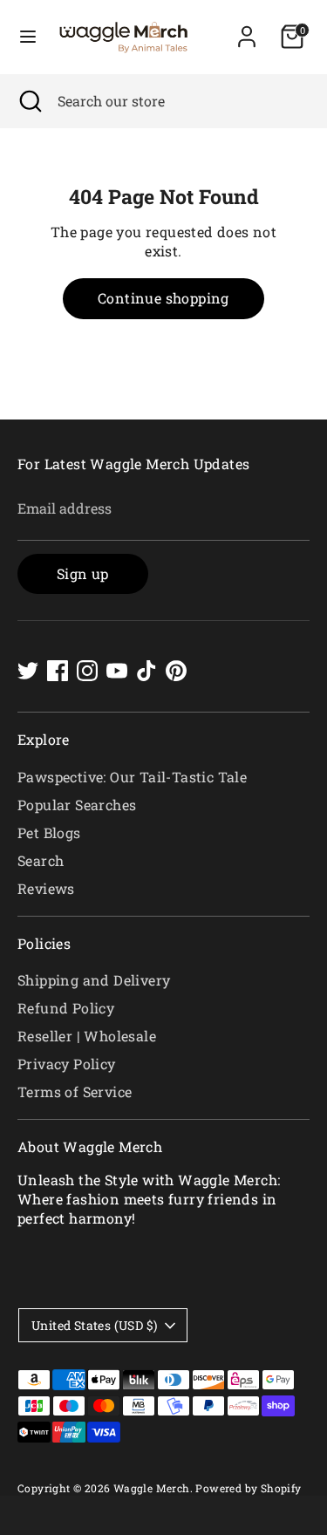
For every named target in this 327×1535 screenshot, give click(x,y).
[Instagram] (87, 670)
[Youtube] (116, 670)
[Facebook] (57, 670)
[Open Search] (28, 101)
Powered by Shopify (248, 1488)
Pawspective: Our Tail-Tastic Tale (132, 777)
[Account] (246, 28)
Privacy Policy (66, 1063)
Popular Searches (76, 804)
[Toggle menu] (27, 36)
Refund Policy (65, 1008)
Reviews (46, 888)
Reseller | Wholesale (86, 1036)
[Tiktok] (146, 670)
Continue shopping (163, 298)
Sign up (83, 573)
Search (40, 860)
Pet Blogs (49, 832)
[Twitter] (27, 670)
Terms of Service (74, 1091)
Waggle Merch (151, 1488)
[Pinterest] (176, 670)
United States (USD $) (94, 1325)
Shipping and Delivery (93, 980)
